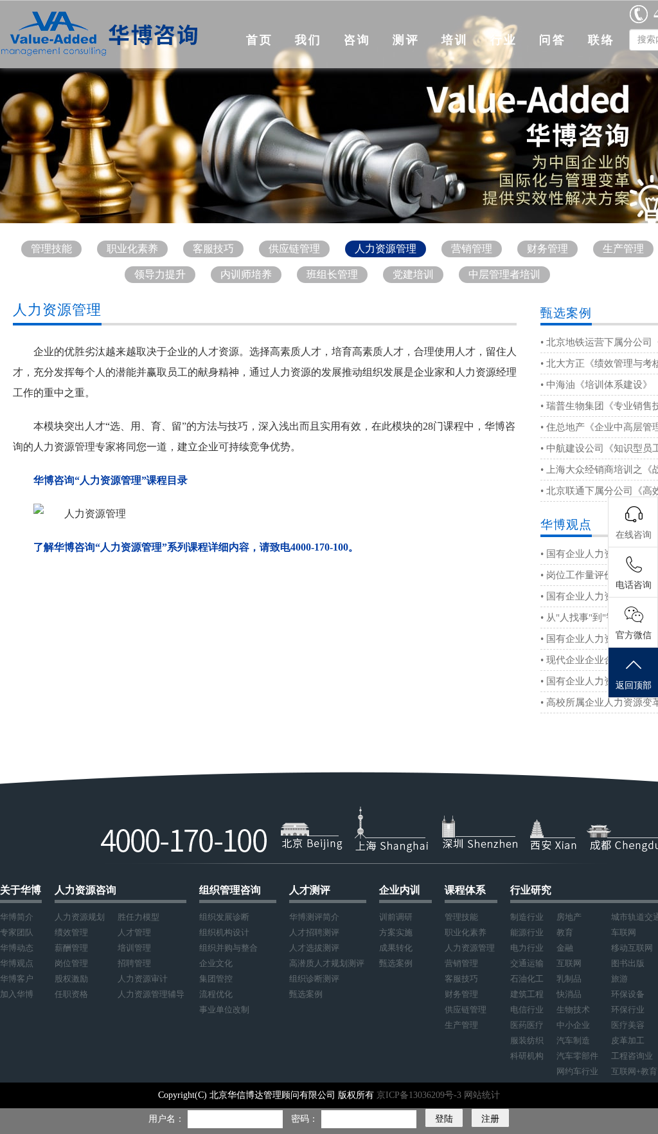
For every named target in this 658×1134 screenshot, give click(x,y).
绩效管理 (71, 932)
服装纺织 (527, 1040)
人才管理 (134, 932)
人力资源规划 (80, 917)
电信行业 (527, 1009)
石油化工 (527, 978)
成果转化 (396, 948)
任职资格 (71, 994)
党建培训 (413, 274)
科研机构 (527, 1056)
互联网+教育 (634, 1071)
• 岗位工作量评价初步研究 (596, 575)
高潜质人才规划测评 (326, 963)
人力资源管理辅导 (151, 994)
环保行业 (628, 1009)
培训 (454, 39)
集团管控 (216, 978)
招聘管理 (134, 963)
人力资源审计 (143, 978)
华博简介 (16, 917)
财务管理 (547, 248)
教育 (564, 932)
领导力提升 (160, 274)
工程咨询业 (632, 1056)
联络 (601, 39)
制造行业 (527, 917)
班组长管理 (332, 274)
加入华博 (16, 994)
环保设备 (628, 994)
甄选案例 (306, 994)
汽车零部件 (577, 1056)
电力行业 (527, 948)
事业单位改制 (224, 1009)
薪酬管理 (71, 948)
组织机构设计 (224, 932)
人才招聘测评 (314, 932)
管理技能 (51, 248)
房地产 (569, 917)
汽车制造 (573, 1040)
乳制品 (569, 978)
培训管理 (134, 948)
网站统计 (482, 1095)
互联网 (569, 963)
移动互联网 (632, 948)
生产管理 (623, 248)
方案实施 (396, 932)
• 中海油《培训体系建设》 (596, 385)
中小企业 (573, 1025)
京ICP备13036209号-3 (420, 1095)
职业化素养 (132, 248)
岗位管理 (71, 963)
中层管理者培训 (504, 274)
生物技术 (573, 1009)
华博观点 (16, 963)
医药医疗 (527, 1025)
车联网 (623, 932)
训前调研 (396, 917)
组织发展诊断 (224, 917)
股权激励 (71, 978)
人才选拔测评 (314, 948)
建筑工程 (527, 994)
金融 (564, 948)
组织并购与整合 (228, 948)
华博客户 (16, 978)
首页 (259, 39)
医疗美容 (628, 1025)
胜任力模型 (138, 917)
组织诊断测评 (314, 978)
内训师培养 (246, 274)
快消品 (569, 994)
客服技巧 (213, 248)
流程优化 (216, 994)
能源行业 (527, 932)
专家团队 (16, 932)
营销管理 (471, 248)
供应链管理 (294, 248)
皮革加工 (628, 1040)
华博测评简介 (314, 917)
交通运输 (527, 963)
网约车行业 (577, 1071)
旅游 (619, 978)
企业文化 (216, 963)
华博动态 (16, 948)
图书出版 (628, 963)
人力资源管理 (385, 248)
